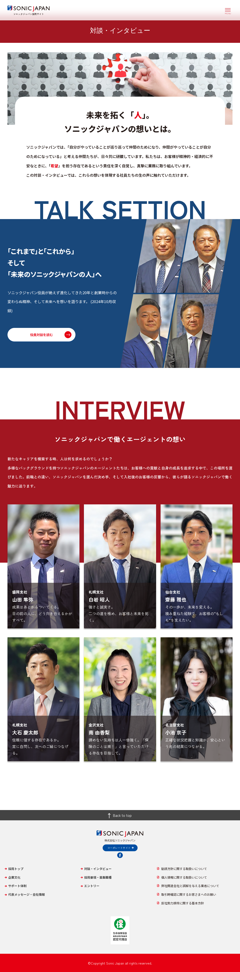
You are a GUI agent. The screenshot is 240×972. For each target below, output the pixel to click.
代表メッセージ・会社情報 (26, 894)
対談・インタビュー (98, 868)
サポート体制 (17, 886)
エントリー (91, 886)
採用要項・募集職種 (98, 877)
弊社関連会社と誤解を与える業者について (190, 886)
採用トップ (15, 868)
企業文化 (14, 877)
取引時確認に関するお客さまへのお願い (188, 894)
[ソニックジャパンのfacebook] (120, 855)
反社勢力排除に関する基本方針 (182, 903)
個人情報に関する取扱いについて (184, 877)
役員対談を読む (41, 334)
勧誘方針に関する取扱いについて (184, 868)
